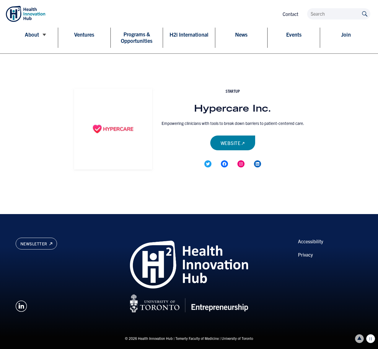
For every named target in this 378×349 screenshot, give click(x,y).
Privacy (305, 254)
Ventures (84, 34)
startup (233, 91)
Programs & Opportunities (136, 37)
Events (294, 34)
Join (346, 34)
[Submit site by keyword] (364, 13)
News (241, 34)
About (32, 34)
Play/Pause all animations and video (370, 338)
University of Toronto (237, 338)
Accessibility (310, 241)
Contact (290, 14)
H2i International (189, 34)
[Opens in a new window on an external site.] (21, 305)
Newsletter (34, 243)
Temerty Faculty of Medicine (197, 338)
